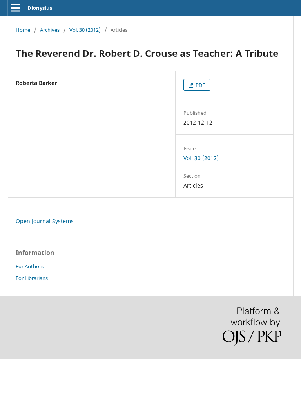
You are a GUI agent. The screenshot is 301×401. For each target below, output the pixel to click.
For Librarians (32, 278)
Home (23, 29)
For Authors (30, 266)
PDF (199, 85)
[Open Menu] (16, 8)
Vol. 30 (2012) (85, 29)
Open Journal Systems (45, 221)
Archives (50, 29)
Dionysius (39, 7)
